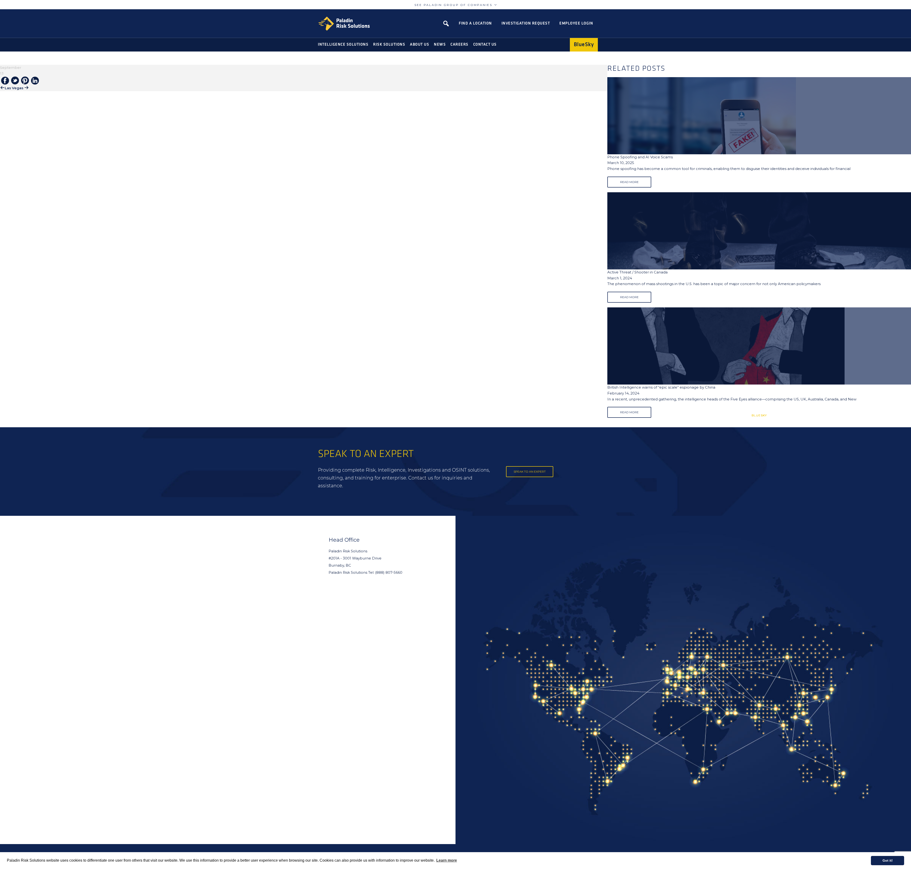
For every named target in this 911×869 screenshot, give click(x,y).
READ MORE (629, 182)
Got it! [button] (888, 860)
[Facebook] (5, 81)
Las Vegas (14, 88)
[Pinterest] (25, 80)
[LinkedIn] (35, 81)
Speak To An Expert (530, 471)
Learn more (446, 860)
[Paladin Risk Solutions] (344, 23)
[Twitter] (15, 80)
